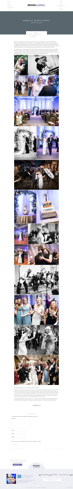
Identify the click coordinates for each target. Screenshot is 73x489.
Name (13, 430)
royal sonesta (33, 36)
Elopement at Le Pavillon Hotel (53, 448)
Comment (14, 418)
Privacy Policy (43, 487)
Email (13, 433)
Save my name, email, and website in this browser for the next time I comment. (26, 441)
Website (13, 436)
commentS (36, 405)
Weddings (36, 32)
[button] (21, 65)
